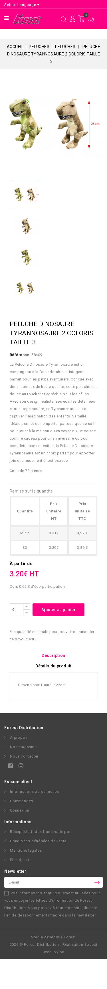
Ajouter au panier (58, 609)
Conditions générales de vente (38, 841)
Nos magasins (23, 747)
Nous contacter (24, 756)
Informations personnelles (34, 791)
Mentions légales (26, 850)
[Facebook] (9, 767)
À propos (18, 737)
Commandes (21, 801)
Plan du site (21, 860)
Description (53, 655)
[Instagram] (20, 767)
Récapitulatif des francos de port (41, 831)
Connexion (19, 810)
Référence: (20, 355)
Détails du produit (53, 666)
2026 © (34, 944)
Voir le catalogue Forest (53, 937)
